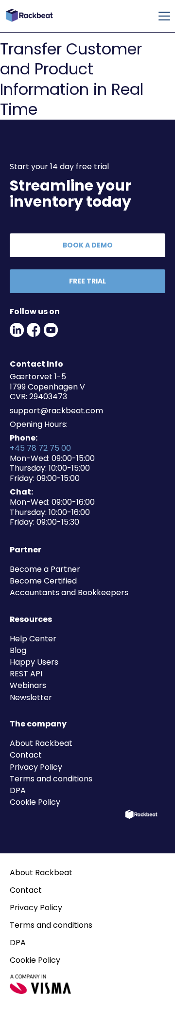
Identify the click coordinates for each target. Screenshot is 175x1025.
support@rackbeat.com (56, 410)
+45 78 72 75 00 (40, 448)
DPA (18, 790)
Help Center (33, 638)
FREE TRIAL (87, 281)
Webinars (28, 685)
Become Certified (43, 580)
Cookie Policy (35, 802)
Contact (26, 754)
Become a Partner (45, 569)
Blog (18, 650)
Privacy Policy (36, 767)
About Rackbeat (41, 743)
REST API (26, 673)
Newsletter (31, 697)
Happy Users (34, 662)
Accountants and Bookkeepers (69, 592)
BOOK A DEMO (88, 245)
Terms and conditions (51, 778)
